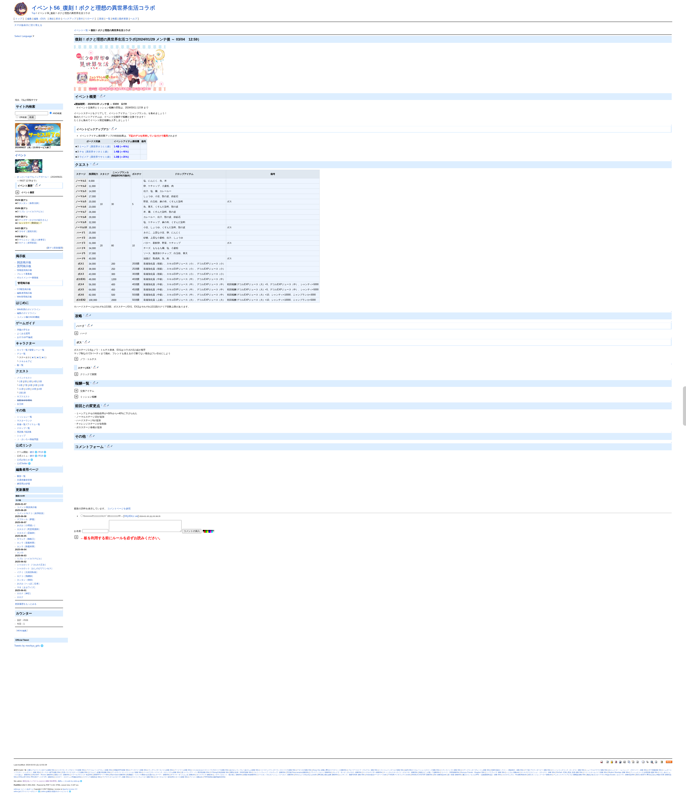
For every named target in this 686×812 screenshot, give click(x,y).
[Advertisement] (41, 73)
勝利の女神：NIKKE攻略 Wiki (241, 772)
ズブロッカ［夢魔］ (26, 519)
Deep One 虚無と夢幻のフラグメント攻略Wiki (330, 770)
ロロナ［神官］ (24, 593)
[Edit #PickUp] (113, 129)
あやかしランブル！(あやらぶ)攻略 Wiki (244, 770)
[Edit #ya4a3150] (94, 383)
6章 (21, 385)
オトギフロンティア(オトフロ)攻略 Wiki (70, 770)
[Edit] (40, 185)
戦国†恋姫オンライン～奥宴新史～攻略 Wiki (507, 770)
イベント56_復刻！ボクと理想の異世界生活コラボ (93, 8)
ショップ (21, 435)
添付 (80, 18)
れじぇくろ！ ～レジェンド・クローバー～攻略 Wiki (628, 770)
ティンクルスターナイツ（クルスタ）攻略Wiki (400, 772)
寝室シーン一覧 (36, 350)
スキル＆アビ (25, 361)
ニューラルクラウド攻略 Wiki (597, 770)
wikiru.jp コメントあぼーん (23, 789)
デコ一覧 (21, 353)
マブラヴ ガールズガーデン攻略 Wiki (115, 777)
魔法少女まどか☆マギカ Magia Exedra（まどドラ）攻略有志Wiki (611, 775)
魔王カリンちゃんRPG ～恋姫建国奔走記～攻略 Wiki (482, 775)
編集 (29, 18)
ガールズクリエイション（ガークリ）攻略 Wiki (538, 772)
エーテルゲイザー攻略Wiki (372, 772)
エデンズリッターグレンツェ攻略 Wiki (476, 770)
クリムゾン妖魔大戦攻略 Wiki (99, 772)
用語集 (20, 432)
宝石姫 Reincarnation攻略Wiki (298, 772)
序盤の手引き (23, 330)
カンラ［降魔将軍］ (26, 546)
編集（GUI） (40, 18)
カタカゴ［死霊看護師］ (29, 529)
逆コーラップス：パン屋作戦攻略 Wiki (195, 772)
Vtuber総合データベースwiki (376, 775)
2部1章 (22, 393)
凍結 (51, 18)
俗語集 (28, 432)
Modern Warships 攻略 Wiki (618, 772)
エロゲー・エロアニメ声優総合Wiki (68, 777)
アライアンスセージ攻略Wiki (320, 772)
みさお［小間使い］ (26, 525)
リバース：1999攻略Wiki (450, 772)
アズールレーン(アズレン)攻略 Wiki (99, 770)
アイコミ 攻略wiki (195, 777)
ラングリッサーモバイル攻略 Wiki (160, 770)
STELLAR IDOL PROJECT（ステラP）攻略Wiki (36, 777)
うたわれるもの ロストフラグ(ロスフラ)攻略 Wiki (210, 770)
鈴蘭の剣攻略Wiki (249, 775)
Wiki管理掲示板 (24, 296)
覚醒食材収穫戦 (24, 400)
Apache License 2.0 (70, 789)
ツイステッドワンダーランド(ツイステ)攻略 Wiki (278, 770)
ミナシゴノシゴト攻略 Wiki (451, 770)
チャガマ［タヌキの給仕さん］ (34, 220)
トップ (18, 18)
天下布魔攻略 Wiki (655, 770)
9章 (36, 385)
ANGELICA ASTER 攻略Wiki (422, 775)
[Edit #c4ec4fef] (94, 164)
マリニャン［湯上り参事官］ (33, 240)
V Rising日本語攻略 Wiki (220, 772)
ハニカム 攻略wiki (512, 772)
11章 (21, 389)
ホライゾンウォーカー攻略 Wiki (142, 777)
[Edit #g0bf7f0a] (95, 367)
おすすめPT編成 (25, 337)
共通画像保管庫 (24, 480)
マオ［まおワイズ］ (26, 587)
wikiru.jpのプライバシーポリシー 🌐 (27, 791)
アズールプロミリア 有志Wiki (81, 775)
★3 (33, 357)
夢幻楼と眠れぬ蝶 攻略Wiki (328, 775)
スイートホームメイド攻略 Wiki (595, 772)
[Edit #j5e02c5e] (86, 342)
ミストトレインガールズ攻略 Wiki (391, 770)
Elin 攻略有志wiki (440, 775)
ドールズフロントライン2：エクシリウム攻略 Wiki (161, 772)
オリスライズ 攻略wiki (205, 775)
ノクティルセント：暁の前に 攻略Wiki (228, 775)
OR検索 (23, 117)
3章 (30, 381)
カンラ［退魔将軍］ (26, 543)
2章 (25, 381)
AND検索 (57, 113)
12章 (27, 389)
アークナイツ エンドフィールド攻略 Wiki (127, 772)
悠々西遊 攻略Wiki (454, 775)
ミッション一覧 (24, 417)
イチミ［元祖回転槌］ (27, 572)
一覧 (108, 18)
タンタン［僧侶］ (25, 580)
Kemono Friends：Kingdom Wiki (473, 772)
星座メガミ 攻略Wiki (61, 775)
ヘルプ (133, 18)
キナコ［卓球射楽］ (28, 243)
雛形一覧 (21, 476)
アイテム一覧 (33, 424)
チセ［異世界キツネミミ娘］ (94, 151)
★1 (43, 357)
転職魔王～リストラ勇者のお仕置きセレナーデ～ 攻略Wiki (148, 775)
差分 (58, 18)
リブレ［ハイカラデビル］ (32, 211)
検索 (114, 18)
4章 (35, 381)
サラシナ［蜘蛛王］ (26, 539)
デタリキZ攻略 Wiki (304, 770)
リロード (89, 18)
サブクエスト (23, 396)
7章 (26, 385)
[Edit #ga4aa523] (105, 405)
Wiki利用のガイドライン (28, 309)
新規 (101, 18)
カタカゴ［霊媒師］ (26, 533)
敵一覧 (20, 365)
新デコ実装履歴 (54, 248)
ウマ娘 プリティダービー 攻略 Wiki (538, 770)
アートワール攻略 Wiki (183, 770)
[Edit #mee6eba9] (102, 96)
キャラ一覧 (22, 350)
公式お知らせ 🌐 (25, 459)
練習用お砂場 (23, 483)
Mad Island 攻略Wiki (118, 775)
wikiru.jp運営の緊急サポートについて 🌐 (56, 791)
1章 (21, 381)
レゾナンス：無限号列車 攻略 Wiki (352, 775)
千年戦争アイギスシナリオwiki (399, 775)
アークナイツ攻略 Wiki (138, 770)
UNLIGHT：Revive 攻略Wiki (42, 775)
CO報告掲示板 (24, 289)
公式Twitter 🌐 (24, 463)
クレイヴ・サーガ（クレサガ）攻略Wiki (347, 772)
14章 (39, 389)
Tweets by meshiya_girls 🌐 (28, 645)
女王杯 (20, 404)
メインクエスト (24, 378)
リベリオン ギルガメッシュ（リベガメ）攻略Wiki (276, 775)
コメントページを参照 (119, 508)
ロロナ (20, 597)
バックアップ (69, 18)
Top (33, 13)
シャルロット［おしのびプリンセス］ (35, 568)
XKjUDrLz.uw (131, 516)
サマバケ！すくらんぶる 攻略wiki (183, 775)
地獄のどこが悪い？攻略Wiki (429, 772)
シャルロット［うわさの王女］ (32, 564)
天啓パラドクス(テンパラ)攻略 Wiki (75, 772)
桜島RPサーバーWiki (101, 775)
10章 (41, 385)
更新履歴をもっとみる (25, 604)
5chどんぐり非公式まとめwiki (306, 775)
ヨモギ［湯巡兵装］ (28, 231)
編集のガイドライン (26, 313)
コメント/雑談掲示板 (27, 507)
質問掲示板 (24, 266)
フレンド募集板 (24, 274)
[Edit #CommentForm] (109, 446)
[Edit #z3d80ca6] (87, 315)
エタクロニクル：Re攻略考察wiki (515, 775)
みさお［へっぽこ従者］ (29, 583)
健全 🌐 (33, 452)
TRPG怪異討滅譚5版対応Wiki (214, 777)
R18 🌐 (42, 452)
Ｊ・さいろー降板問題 (27, 439)
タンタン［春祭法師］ (29, 203)
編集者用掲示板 (24, 293)
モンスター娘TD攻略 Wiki (50, 772)
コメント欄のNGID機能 (28, 317)
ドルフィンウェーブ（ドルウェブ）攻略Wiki (269, 772)
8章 (31, 385)
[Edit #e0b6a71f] (37, 185)
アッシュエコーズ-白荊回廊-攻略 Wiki (644, 772)
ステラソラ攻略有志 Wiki (92, 777)
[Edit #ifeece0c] (89, 325)
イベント (20, 155)
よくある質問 (23, 333)
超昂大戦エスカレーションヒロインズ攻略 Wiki (422, 770)
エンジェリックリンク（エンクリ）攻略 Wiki (568, 770)
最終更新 (123, 18)
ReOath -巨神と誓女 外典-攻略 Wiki (569, 772)
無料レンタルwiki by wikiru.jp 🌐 (70, 781)
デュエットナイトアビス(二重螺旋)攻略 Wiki (569, 775)
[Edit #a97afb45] (91, 436)
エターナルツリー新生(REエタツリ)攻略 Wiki (171, 777)
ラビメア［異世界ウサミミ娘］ (95, 157)
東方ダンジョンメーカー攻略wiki (540, 775)
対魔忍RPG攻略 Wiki (121, 770)
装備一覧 (21, 424)
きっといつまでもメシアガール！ (33, 177)
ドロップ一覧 (23, 428)
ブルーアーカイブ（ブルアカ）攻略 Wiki (363, 770)
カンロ (20, 552)
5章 (40, 381)
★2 (38, 357)
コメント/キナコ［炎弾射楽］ (31, 513)
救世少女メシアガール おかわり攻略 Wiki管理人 (40, 781)
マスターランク (24, 420)
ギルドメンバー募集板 (27, 277)
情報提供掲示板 (24, 270)
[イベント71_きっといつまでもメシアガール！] (28, 166)
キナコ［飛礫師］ (25, 576)
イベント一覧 (81, 30)
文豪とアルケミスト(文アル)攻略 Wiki (41, 770)
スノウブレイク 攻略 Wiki (495, 772)
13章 (34, 389)
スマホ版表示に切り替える (28, 25)
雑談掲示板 (24, 262)
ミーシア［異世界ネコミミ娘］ (95, 146)
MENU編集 (22, 631)
